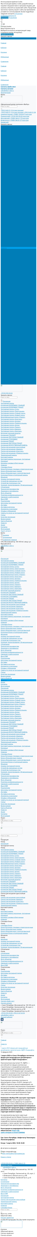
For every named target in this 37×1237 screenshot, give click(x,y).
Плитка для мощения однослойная (13, 172)
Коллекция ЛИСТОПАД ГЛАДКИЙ (12, 162)
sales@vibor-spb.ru (7, 91)
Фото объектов (6, 218)
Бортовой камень (7, 182)
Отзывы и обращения (8, 236)
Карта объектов (6, 246)
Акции (3, 379)
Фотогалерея (5, 383)
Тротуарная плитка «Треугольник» (13, 136)
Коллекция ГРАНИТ (7, 166)
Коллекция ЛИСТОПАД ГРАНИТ (11, 168)
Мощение (4, 332)
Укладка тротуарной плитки (10, 204)
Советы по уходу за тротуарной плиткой (15, 238)
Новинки (4, 190)
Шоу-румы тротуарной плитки (11, 228)
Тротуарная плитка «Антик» (10, 150)
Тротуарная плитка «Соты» (10, 134)
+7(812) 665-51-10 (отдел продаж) (12, 112)
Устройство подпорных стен (10, 208)
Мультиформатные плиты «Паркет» (13, 142)
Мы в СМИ (4, 224)
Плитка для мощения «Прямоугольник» (14, 178)
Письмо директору (7, 1218)
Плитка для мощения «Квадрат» (12, 174)
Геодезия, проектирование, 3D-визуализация (16, 210)
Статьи (3, 240)
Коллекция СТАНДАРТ (8, 160)
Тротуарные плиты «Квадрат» (11, 154)
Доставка (4, 230)
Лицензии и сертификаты (9, 216)
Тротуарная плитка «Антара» (11, 146)
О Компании (5, 342)
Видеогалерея (6, 244)
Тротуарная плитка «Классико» (11, 144)
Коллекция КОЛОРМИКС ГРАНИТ (12, 132)
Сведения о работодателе (10, 222)
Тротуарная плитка (7, 128)
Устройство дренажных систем (11, 206)
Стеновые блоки (6, 192)
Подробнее (13, 18)
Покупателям (5, 356)
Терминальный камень (9, 180)
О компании (5, 1182)
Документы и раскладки (9, 234)
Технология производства (10, 214)
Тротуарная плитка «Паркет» (11, 152)
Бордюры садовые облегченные (12, 188)
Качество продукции (8, 242)
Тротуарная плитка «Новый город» (13, 140)
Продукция (4, 256)
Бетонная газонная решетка (10, 158)
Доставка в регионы (8, 232)
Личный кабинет (6, 1017)
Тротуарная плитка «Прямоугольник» (14, 148)
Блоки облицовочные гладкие (11, 196)
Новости (4, 378)
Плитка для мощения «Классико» (12, 176)
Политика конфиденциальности (12, 220)
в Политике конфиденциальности (11, 15)
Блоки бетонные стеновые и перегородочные (17, 194)
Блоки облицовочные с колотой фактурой (15, 198)
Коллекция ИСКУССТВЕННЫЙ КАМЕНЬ (14, 170)
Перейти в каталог (7, 34)
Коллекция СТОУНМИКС (9, 164)
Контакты (4, 381)
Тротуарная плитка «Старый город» (13, 138)
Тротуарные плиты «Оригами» (11, 156)
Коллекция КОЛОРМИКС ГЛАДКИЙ (13, 130)
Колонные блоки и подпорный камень (14, 200)
